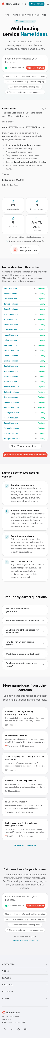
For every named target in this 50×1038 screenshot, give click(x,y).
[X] (5, 1029)
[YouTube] (25, 1029)
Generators (8, 964)
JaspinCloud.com (11, 423)
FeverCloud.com (11, 325)
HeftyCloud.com (10, 340)
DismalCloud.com (11, 397)
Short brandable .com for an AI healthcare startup (25, 76)
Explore (6, 978)
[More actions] (34, 288)
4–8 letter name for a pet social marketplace (25, 92)
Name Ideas (18, 15)
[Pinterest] (19, 1029)
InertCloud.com (10, 345)
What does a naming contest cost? (23, 654)
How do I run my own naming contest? (20, 643)
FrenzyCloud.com (11, 418)
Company (7, 998)
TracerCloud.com (11, 433)
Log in (25, 4)
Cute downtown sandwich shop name (25, 87)
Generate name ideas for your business (26, 454)
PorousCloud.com (11, 428)
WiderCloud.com (11, 376)
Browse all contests (23, 845)
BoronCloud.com (11, 304)
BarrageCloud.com (11, 438)
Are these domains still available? (22, 620)
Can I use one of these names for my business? (22, 631)
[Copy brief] (44, 109)
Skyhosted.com (10, 293)
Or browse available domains (24, 940)
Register (41, 288)
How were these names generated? (17, 610)
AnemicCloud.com (11, 387)
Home (6, 15)
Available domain (17, 68)
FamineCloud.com (11, 402)
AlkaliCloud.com (10, 382)
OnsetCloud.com (11, 356)
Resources (7, 992)
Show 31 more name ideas (23, 446)
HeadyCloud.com (11, 335)
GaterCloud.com (10, 299)
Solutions (7, 985)
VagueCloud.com (11, 371)
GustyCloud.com (11, 330)
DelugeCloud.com (11, 392)
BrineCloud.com (10, 319)
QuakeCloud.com (11, 366)
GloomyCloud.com (11, 413)
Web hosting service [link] (36, 15)
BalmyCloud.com (11, 309)
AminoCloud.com (11, 314)
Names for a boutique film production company (25, 81)
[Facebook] (12, 1029)
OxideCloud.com (11, 361)
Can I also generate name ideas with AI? (21, 664)
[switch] (6, 68)
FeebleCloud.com (11, 407)
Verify (42, 293)
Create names (36, 4)
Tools (5, 971)
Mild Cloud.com (10, 288)
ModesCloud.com (11, 350)
